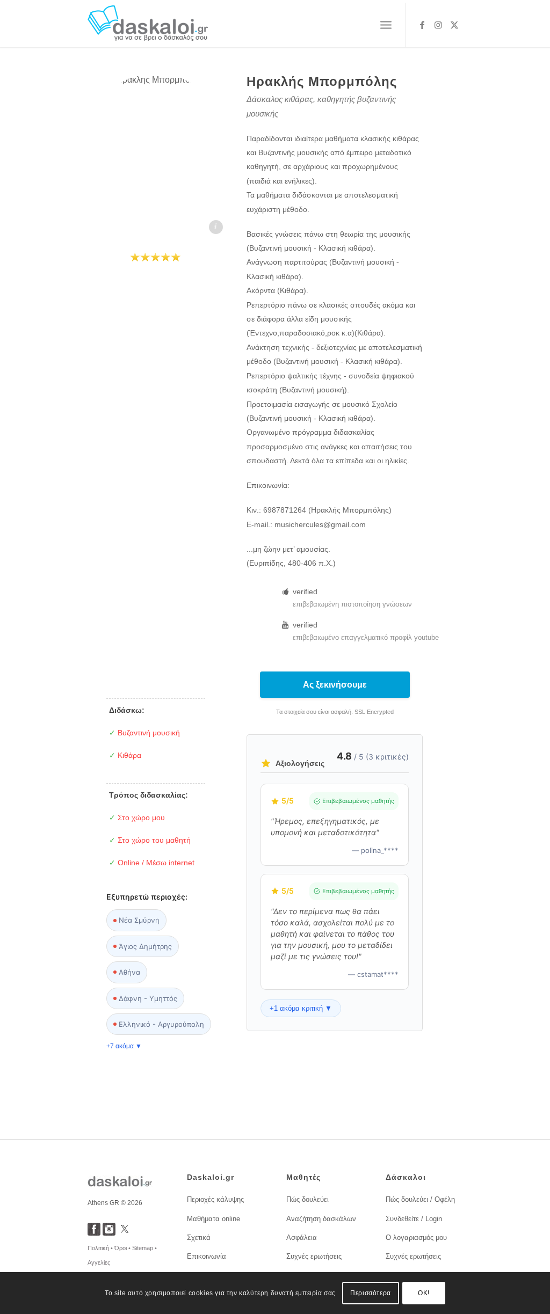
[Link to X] (454, 25)
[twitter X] (125, 1232)
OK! (424, 1293)
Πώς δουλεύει (307, 1199)
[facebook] (94, 1232)
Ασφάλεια (301, 1237)
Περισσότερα (370, 1293)
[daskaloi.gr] (148, 25)
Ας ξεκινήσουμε (335, 684)
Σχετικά (199, 1237)
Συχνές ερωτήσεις (314, 1256)
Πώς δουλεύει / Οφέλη (420, 1199)
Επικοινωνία (206, 1256)
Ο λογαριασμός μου (416, 1237)
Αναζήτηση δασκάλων (321, 1219)
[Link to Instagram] (438, 25)
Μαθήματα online (213, 1219)
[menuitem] (386, 25)
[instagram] (109, 1232)
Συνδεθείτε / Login (414, 1219)
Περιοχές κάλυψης (215, 1199)
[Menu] (386, 25)
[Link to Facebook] (422, 25)
